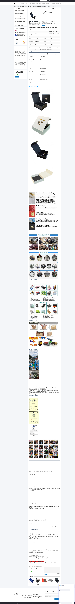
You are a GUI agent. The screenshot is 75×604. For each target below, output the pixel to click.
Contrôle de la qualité (45, 3)
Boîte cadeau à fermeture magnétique (37, 562)
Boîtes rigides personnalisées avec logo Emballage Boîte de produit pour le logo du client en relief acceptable (34, 24)
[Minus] (73, 585)
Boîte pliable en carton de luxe (37, 593)
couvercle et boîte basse (18, 15)
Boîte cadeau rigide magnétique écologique (37, 595)
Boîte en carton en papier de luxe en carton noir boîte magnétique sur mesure (38, 584)
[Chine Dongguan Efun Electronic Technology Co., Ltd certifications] (17, 42)
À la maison (22, 3)
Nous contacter (52, 3)
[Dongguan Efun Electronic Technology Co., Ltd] (14, 3)
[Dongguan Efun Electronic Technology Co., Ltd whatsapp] (18, 75)
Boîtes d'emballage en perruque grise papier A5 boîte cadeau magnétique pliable (51, 584)
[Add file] (59, 603)
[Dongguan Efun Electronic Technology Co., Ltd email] (16, 75)
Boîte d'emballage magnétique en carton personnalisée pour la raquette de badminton (57, 584)
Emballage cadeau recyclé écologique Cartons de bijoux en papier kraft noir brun (26, 594)
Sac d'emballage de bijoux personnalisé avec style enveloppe (26, 597)
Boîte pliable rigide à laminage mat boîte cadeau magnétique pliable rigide (38, 597)
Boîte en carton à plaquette (54, 562)
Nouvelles (57, 3)
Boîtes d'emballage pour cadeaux (19, 10)
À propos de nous (32, 3)
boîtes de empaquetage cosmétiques (20, 21)
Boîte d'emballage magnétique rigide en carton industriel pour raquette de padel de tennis (44, 584)
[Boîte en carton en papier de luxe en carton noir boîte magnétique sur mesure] (38, 580)
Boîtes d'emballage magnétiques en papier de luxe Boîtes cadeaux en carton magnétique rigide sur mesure (31, 584)
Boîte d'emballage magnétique (23, 6)
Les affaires (62, 3)
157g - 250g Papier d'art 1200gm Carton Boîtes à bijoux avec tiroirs (26, 596)
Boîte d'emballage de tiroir (18, 13)
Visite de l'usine (38, 3)
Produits (27, 3)
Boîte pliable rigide (17, 16)
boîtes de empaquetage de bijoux (19, 18)
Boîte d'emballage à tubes (18, 25)
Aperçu (15, 6)
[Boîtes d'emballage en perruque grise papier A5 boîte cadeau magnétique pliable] (50, 580)
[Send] (73, 603)
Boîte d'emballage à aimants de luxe (46, 562)
